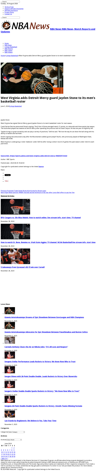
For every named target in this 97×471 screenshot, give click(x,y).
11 (4, 452)
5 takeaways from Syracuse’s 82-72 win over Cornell (23, 267)
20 (8, 454)
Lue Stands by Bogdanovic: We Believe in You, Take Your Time (30, 421)
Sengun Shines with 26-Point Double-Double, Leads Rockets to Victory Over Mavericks (41, 376)
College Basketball (11, 47)
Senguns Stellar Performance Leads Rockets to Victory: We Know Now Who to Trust (40, 362)
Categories (4, 432)
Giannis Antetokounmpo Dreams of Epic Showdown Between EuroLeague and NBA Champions (44, 317)
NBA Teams (8, 50)
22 (12, 454)
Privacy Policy (9, 12)
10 (2, 452)
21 (10, 454)
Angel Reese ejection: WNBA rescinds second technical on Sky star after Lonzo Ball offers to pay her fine (37, 192)
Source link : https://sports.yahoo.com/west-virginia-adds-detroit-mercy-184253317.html (34, 156)
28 (10, 456)
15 (12, 452)
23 (14, 454)
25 (4, 456)
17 (2, 454)
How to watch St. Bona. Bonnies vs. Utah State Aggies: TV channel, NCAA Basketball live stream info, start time (48, 242)
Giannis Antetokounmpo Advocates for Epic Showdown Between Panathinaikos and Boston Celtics (46, 332)
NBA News (8, 45)
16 (14, 452)
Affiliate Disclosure (11, 10)
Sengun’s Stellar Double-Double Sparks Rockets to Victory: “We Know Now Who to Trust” (42, 391)
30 (14, 456)
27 (8, 456)
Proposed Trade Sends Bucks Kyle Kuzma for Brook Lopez (23, 191)
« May (3, 458)
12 (6, 452)
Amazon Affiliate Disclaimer (14, 9)
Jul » (6, 458)
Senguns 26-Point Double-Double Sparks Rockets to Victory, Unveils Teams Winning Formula (43, 406)
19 (6, 454)
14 (10, 452)
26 (6, 456)
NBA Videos (9, 52)
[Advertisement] (23, 38)
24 (2, 456)
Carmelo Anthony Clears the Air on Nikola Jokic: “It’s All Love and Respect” (36, 347)
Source (41, 166)
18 (4, 454)
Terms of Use (9, 7)
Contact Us (8, 14)
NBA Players (9, 49)
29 (12, 456)
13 (8, 452)
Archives (4, 440)
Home (7, 43)
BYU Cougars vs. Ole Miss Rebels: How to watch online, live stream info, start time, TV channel (41, 218)
